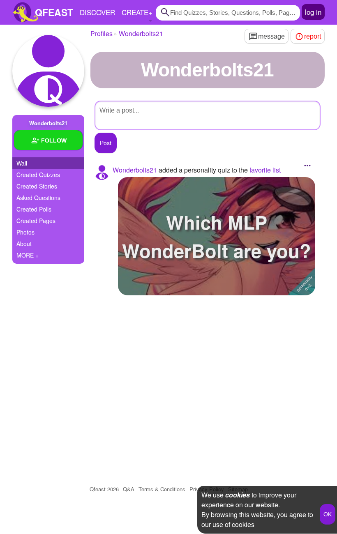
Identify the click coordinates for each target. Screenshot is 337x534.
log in (313, 12)
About (24, 243)
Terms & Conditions (161, 489)
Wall (21, 163)
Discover (97, 12)
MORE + (27, 255)
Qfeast (104, 489)
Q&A (128, 489)
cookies (237, 494)
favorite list (265, 170)
